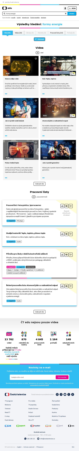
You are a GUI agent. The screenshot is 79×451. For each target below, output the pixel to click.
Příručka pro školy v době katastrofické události (27, 254)
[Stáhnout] (62, 206)
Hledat (71, 14)
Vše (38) (7, 33)
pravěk (13, 17)
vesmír (19, 17)
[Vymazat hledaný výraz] (65, 13)
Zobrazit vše (39, 184)
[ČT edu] (7, 9)
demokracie (25, 17)
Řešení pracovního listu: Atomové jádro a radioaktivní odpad (32, 285)
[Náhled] (66, 206)
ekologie (43, 17)
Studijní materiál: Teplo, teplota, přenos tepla (25, 233)
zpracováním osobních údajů (39, 385)
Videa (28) (18, 33)
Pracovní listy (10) (56, 33)
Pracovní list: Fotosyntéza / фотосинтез (23, 205)
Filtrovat (41, 39)
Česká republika (35, 17)
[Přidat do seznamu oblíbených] (36, 59)
